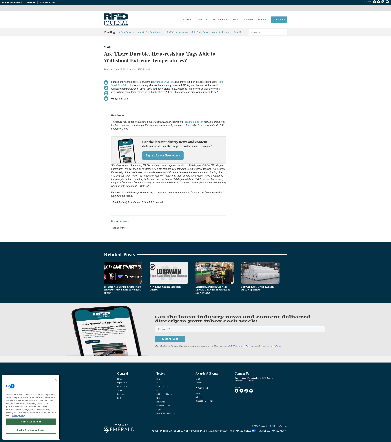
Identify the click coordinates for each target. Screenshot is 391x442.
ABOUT (155, 431)
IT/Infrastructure (163, 406)
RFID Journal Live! (47, 2)
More (261, 19)
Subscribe (279, 19)
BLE (158, 390)
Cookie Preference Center (31, 430)
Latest (185, 19)
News (107, 47)
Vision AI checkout (221, 32)
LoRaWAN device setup (176, 32)
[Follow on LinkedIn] (378, 1)
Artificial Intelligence (164, 394)
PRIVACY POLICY (279, 431)
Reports (159, 410)
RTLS (158, 383)
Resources (219, 19)
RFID (158, 379)
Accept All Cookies (31, 422)
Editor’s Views (122, 387)
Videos (119, 390)
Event (236, 19)
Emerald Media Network (12, 2)
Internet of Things (163, 387)
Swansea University (163, 81)
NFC (158, 398)
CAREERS (164, 431)
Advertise (31, 2)
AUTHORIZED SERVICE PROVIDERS (184, 431)
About (198, 393)
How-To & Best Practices (165, 413)
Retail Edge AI (241, 32)
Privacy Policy (18, 415)
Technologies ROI (194, 121)
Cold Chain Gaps (199, 32)
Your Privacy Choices (240, 431)
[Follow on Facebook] (374, 1)
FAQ (119, 398)
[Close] (56, 379)
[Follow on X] (382, 1)
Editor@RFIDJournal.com (245, 381)
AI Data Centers (126, 32)
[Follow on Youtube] (387, 1)
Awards (248, 19)
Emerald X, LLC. (265, 426)
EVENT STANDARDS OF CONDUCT (214, 431)
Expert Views (122, 383)
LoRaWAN (160, 402)
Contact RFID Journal (204, 401)
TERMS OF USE (264, 431)
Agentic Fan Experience (149, 32)
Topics (201, 19)
